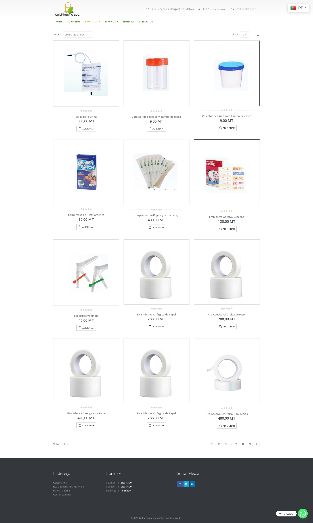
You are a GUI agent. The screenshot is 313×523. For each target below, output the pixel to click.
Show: (235, 34)
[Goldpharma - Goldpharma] (67, 9)
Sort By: (57, 34)
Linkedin (192, 484)
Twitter (186, 484)
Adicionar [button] (88, 128)
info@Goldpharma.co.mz (214, 9)
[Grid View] (254, 34)
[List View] (258, 34)
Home (59, 21)
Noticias (128, 21)
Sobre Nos (73, 21)
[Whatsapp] (303, 513)
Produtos (91, 21)
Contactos (146, 21)
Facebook (180, 484)
